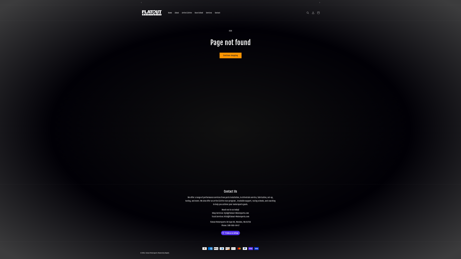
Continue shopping (230, 55)
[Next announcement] (319, 2)
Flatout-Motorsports (152, 253)
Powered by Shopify (163, 253)
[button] (307, 12)
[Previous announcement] (141, 2)
